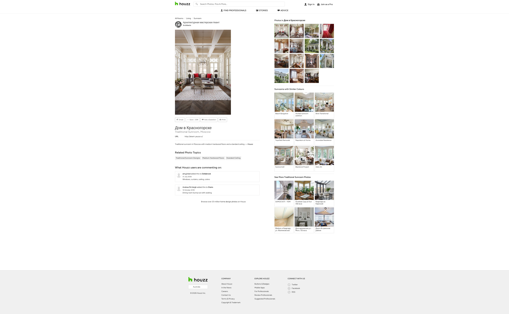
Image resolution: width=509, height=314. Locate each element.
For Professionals (261, 291)
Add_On (319, 167)
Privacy (232, 299)
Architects (187, 25)
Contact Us (226, 295)
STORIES (263, 10)
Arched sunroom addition (301, 115)
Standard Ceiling (233, 158)
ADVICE (284, 10)
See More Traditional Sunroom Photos (292, 177)
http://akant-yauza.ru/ (194, 136)
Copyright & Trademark (230, 302)
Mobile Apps (259, 288)
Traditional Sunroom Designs (188, 158)
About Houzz (226, 284)
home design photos (228, 202)
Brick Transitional (322, 114)
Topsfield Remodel (282, 140)
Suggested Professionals (264, 299)
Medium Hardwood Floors (213, 158)
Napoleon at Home (302, 140)
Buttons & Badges (261, 284)
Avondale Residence (323, 140)
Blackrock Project (302, 167)
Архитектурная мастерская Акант (201, 22)
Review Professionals (263, 295)
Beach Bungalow (281, 114)
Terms (224, 299)
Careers (224, 291)
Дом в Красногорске (294, 20)
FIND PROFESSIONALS (235, 10)
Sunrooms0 (279, 167)
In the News (226, 288)
